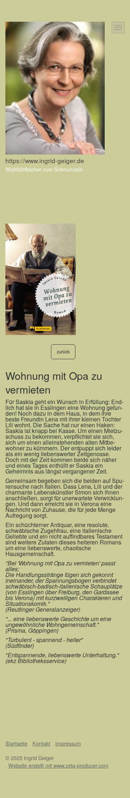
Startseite (16, 743)
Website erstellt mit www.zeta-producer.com (58, 765)
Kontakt (41, 743)
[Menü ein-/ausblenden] (118, 27)
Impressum (68, 743)
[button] (63, 351)
